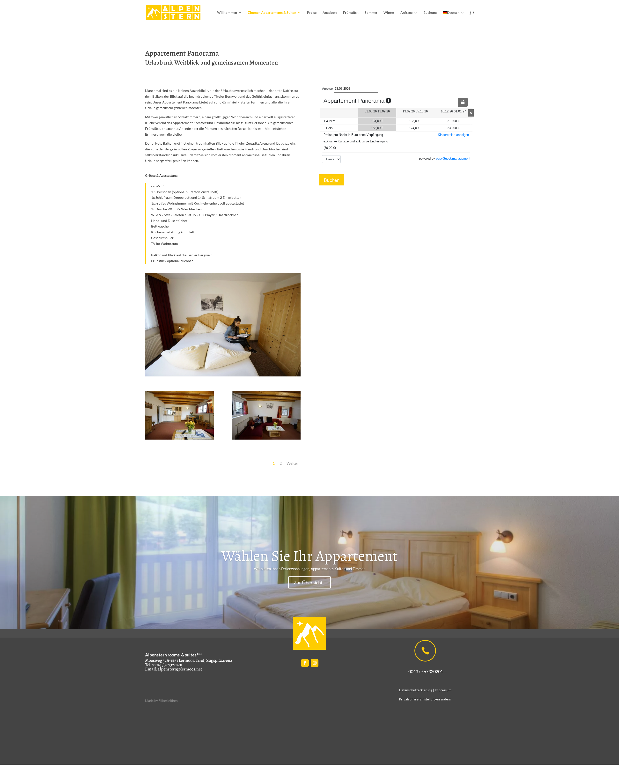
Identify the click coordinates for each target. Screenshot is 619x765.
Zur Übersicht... (309, 583)
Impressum (443, 690)
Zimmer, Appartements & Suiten (272, 13)
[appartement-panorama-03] (179, 438)
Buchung (430, 13)
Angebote (330, 13)
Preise (312, 13)
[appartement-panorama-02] (266, 438)
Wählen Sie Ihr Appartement (309, 555)
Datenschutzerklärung (415, 690)
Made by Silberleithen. (161, 701)
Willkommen (227, 13)
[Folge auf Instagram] (314, 663)
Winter (388, 13)
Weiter (292, 463)
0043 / (158, 665)
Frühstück (351, 13)
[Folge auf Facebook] (305, 663)
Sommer (371, 13)
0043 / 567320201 (423, 671)
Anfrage (406, 13)
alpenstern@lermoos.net (180, 669)
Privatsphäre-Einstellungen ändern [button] (425, 699)
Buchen (331, 180)
